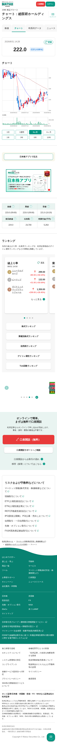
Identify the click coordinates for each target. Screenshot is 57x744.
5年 (35, 137)
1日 (8, 132)
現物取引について (13, 496)
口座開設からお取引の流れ (26, 459)
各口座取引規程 (8, 648)
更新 (50, 42)
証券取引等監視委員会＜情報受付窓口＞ (18, 626)
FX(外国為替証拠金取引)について (20, 531)
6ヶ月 (49, 132)
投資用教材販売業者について (40, 660)
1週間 (21, 132)
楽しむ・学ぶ (7, 561)
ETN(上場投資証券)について (18, 506)
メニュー (51, 739)
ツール (5, 570)
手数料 (31, 561)
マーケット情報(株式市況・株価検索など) (40, 571)
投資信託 (5, 600)
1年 (8, 137)
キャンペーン (7, 582)
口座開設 (41, 4)
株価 (7, 28)
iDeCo (4, 609)
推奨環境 (32, 679)
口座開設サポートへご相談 (28, 450)
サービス (32, 566)
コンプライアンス (9, 664)
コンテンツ (52, 17)
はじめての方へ (8, 557)
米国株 (31, 596)
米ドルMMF (33, 609)
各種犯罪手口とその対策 (38, 648)
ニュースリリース (35, 582)
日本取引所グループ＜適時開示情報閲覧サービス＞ (23, 622)
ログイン (50, 4)
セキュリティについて (11, 653)
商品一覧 (5, 566)
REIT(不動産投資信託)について (19, 511)
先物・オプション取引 (11, 605)
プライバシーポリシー (11, 679)
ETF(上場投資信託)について (18, 501)
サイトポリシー (34, 671)
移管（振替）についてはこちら (26, 464)
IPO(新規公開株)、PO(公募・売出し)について (26, 516)
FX (29, 600)
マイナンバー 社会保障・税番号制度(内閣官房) (21, 631)
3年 (21, 137)
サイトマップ (7, 613)
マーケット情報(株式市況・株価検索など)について (28, 490)
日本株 (5, 596)
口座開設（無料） (30, 439)
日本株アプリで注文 (29, 156)
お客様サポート (8, 577)
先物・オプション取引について (19, 526)
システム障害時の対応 (11, 660)
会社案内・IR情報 (9, 586)
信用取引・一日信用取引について (21, 521)
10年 (49, 137)
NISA (30, 605)
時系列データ (34, 28)
